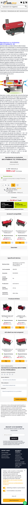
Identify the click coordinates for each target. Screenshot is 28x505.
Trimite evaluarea (20, 399)
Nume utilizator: (5, 377)
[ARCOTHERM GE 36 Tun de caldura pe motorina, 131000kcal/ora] (21, 223)
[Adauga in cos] (13, 185)
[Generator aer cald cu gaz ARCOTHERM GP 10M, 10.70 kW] (7, 308)
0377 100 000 (9, 191)
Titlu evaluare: (5, 382)
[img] (6, 168)
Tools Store (3, 11)
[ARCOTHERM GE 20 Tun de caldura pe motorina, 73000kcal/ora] (7, 223)
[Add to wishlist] (17, 185)
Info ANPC (17, 467)
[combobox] (14, 6)
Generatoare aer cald (13, 11)
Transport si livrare (6, 454)
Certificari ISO (18, 454)
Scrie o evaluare (14, 162)
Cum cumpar (4, 452)
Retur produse (4, 456)
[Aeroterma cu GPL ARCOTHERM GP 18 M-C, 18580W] (21, 308)
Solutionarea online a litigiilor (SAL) (20, 464)
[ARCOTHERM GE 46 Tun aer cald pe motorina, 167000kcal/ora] (21, 341)
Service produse (5, 457)
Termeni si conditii (19, 462)
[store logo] (11, 2)
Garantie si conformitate (18, 456)
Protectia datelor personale (19, 459)
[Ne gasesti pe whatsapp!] (25, 503)
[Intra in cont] (23, 3)
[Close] (25, 470)
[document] (14, 486)
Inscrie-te (14, 438)
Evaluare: (3, 388)
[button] (2, 374)
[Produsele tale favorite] (21, 3)
